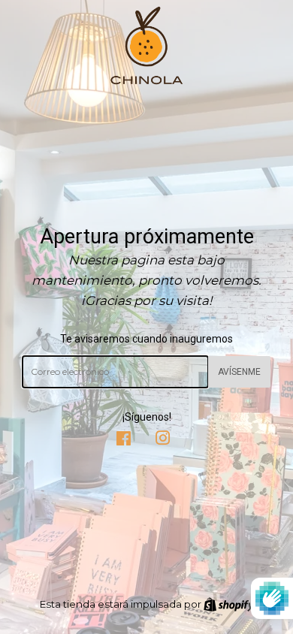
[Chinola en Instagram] (163, 440)
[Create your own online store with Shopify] (229, 604)
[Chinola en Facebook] (123, 440)
